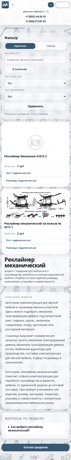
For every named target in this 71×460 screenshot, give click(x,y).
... (3, 29)
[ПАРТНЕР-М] (5, 5)
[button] (35, 136)
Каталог (62, 4)
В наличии (19, 69)
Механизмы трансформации (16, 28)
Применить (35, 106)
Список (50, 46)
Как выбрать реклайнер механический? (25, 428)
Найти (51, 4)
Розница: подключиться (21, 180)
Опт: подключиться (18, 173)
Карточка (20, 46)
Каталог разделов (36, 447)
